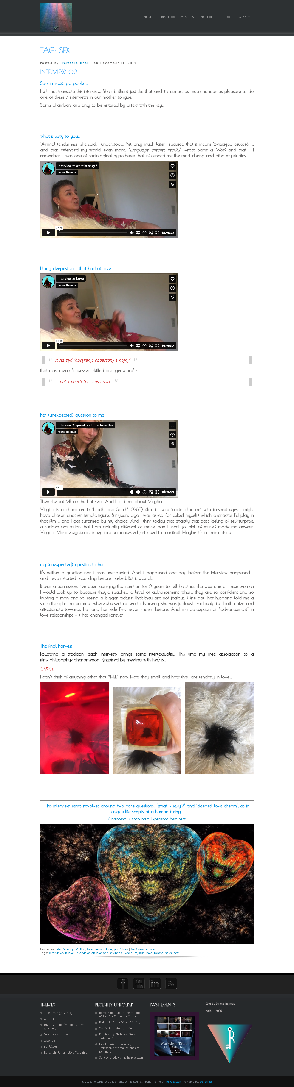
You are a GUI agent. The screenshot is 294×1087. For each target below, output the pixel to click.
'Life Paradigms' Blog (70, 949)
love (149, 953)
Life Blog (225, 17)
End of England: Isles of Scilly (119, 1022)
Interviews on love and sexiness (99, 953)
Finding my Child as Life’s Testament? (117, 1036)
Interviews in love (99, 949)
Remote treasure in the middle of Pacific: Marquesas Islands (120, 1015)
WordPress (206, 1082)
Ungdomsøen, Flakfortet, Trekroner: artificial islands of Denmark (119, 1048)
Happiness (243, 17)
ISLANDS (49, 1041)
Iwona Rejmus (134, 953)
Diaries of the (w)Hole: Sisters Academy (64, 1027)
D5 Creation (173, 1082)
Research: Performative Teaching (65, 1053)
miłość (158, 953)
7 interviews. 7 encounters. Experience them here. (147, 819)
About (147, 17)
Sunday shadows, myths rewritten (121, 1058)
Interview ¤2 (58, 72)
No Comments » (143, 949)
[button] (74, 728)
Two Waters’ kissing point (116, 1028)
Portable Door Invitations (176, 17)
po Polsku (121, 949)
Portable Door (75, 63)
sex (176, 953)
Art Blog (206, 17)
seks (168, 953)
